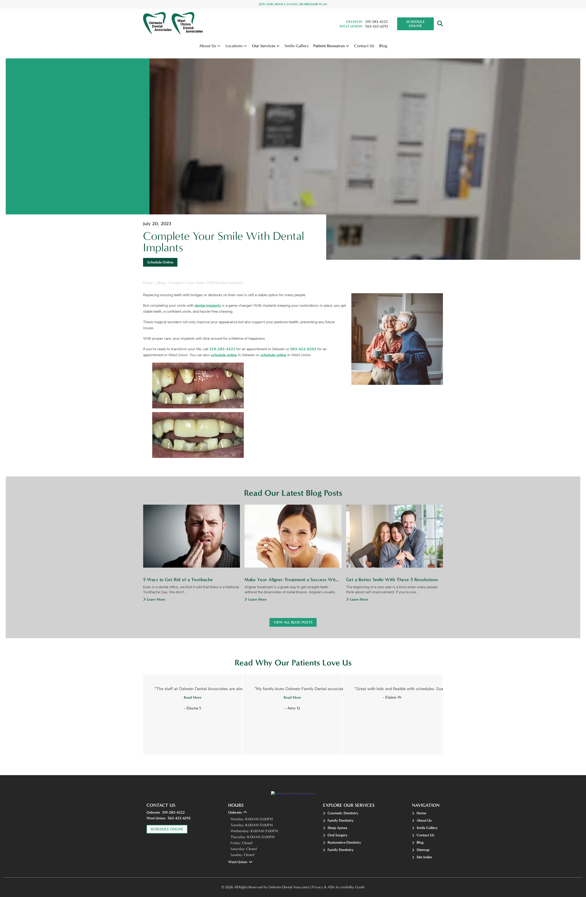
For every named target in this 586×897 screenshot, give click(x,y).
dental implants (208, 305)
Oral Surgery (337, 835)
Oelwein (354, 21)
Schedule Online (415, 23)
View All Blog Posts (293, 622)
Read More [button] (192, 697)
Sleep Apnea (337, 828)
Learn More (156, 599)
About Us (207, 45)
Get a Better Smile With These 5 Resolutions (392, 579)
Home (148, 282)
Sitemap (423, 850)
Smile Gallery (297, 45)
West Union (350, 26)
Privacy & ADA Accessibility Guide (338, 887)
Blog (383, 45)
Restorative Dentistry (344, 842)
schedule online (224, 355)
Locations (234, 45)
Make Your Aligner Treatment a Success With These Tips (292, 579)
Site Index (424, 857)
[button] (440, 23)
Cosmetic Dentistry (343, 813)
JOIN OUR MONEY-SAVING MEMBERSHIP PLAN (293, 4)
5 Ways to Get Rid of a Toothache (178, 579)
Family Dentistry (340, 820)
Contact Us (364, 45)
